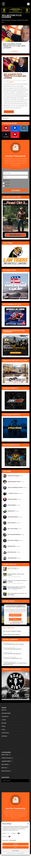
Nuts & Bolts (5, 764)
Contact (4, 719)
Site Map (4, 723)
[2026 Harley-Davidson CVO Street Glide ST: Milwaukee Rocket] (5, 588)
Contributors (5, 716)
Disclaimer (4, 736)
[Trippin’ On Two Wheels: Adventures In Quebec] (5, 581)
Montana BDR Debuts (8, 627)
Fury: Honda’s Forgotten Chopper (12, 631)
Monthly (7, 183)
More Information (15, 615)
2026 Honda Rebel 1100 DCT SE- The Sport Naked (17, 594)
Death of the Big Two (13, 568)
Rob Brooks (9, 49)
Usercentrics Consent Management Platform (16, 622)
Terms (3, 729)
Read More (9, 112)
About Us (4, 710)
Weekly (7, 186)
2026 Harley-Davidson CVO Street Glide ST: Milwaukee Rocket (16, 587)
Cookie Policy (5, 732)
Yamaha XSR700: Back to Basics (11, 634)
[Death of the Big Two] (5, 569)
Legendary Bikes (6, 51)
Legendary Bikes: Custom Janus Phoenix (15, 574)
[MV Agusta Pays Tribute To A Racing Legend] (15, 64)
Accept (15, 619)
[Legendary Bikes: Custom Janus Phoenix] (5, 575)
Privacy (3, 726)
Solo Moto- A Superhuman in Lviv (13, 658)
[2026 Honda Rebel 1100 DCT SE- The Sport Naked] (5, 594)
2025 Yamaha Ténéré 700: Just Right (14, 644)
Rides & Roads (20, 583)
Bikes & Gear (21, 49)
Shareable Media (6, 713)
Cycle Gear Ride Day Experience (12, 649)
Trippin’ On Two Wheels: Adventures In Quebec (17, 581)
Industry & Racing (6, 758)
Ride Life (15, 569)
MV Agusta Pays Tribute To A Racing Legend (14, 46)
